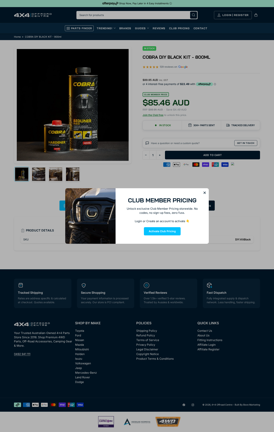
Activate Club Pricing (162, 231)
